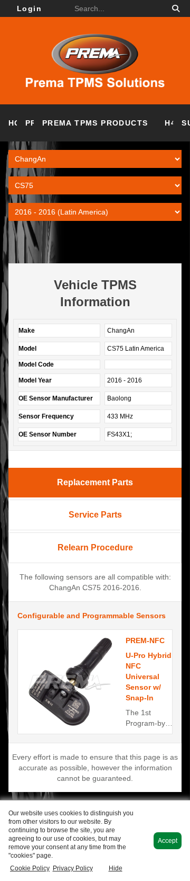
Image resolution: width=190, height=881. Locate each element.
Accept (167, 840)
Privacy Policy (73, 868)
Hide (115, 868)
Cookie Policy (30, 868)
